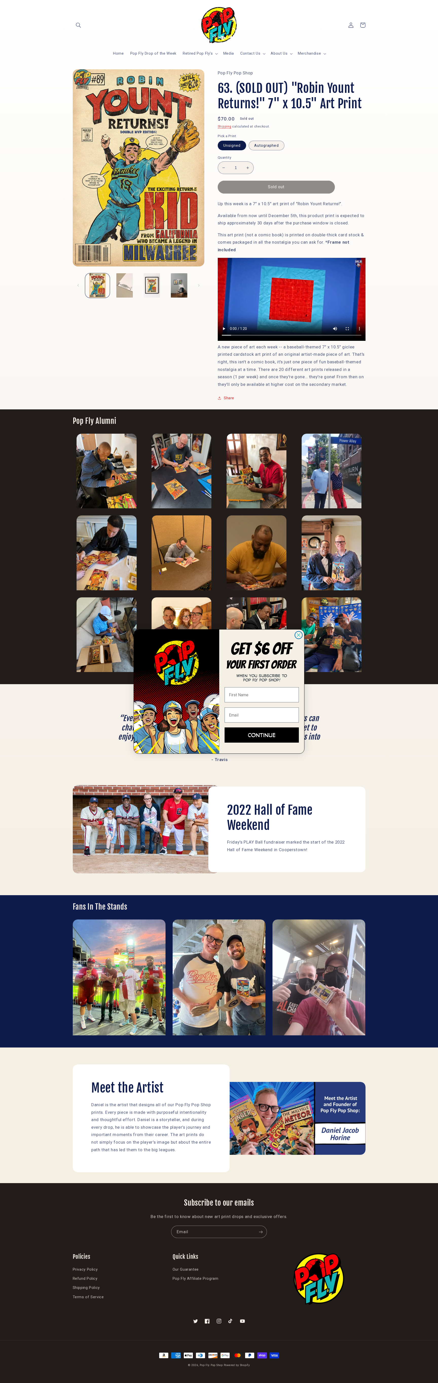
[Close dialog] (298, 635)
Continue (262, 735)
